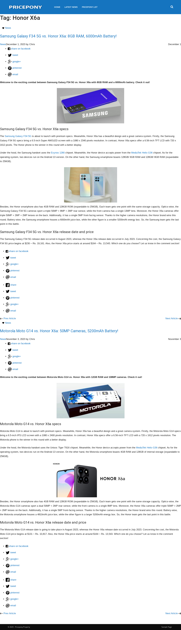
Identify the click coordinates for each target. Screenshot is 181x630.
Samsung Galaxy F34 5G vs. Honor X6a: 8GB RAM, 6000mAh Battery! (58, 36)
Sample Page (166, 627)
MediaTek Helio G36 (141, 152)
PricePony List (89, 7)
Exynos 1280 (58, 152)
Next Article (171, 318)
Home (57, 7)
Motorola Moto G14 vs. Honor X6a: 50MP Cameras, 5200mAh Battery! (59, 331)
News (8, 28)
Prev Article (9, 318)
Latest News (71, 7)
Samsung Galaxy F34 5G (18, 136)
